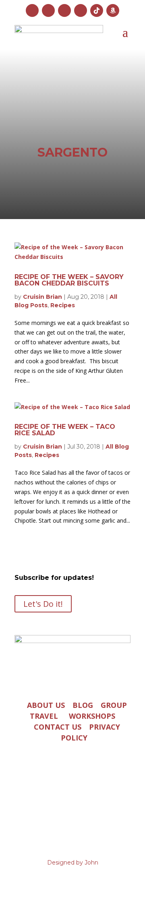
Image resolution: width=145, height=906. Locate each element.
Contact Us (57, 727)
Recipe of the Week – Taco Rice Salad (64, 430)
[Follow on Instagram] (32, 10)
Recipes (62, 305)
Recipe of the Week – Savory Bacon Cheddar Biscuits (69, 280)
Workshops (92, 716)
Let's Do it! (43, 603)
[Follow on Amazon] (112, 10)
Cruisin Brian (42, 296)
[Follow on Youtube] (64, 10)
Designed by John (72, 862)
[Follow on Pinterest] (80, 10)
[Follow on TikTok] (96, 10)
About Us (46, 705)
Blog (82, 705)
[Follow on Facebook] (48, 10)
